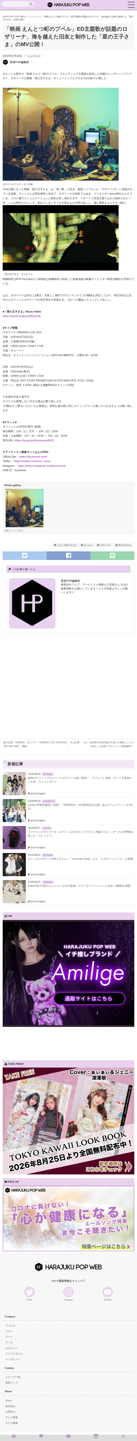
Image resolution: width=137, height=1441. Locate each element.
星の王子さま (124, 545)
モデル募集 (11, 1423)
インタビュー (12, 1359)
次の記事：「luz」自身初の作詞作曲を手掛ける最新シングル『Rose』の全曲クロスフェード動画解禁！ (102, 744)
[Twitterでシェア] (25, 555)
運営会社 (10, 1406)
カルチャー (49, 801)
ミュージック (33, 56)
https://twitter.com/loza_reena (32, 461)
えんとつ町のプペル (66, 545)
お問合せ (10, 1411)
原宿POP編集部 (19, 62)
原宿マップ (11, 1383)
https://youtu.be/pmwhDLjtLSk (22, 316)
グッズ (47, 828)
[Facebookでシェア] (68, 555)
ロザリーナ (105, 545)
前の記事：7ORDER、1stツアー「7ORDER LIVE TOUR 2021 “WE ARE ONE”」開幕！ (35, 744)
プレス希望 (11, 1417)
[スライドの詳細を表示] (68, 1025)
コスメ (9, 1331)
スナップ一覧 (12, 1377)
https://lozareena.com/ (33, 456)
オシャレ (88, 545)
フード (9, 1337)
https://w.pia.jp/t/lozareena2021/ (34, 440)
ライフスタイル (14, 1353)
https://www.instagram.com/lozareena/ (42, 465)
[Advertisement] (68, 664)
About (8, 1400)
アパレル (48, 774)
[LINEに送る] (112, 555)
